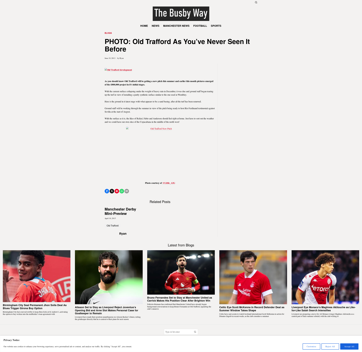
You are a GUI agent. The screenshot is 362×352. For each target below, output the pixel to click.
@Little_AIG (168, 182)
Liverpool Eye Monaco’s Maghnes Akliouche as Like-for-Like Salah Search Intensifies (323, 309)
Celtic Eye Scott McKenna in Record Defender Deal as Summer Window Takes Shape (251, 309)
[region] (181, 344)
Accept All (349, 346)
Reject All (330, 346)
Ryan (122, 58)
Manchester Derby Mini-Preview (120, 211)
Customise (311, 346)
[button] (195, 332)
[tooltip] (107, 191)
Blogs (108, 33)
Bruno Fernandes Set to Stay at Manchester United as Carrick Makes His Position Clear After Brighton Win (179, 299)
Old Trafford (112, 225)
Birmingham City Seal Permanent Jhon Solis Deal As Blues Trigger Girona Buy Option (35, 306)
